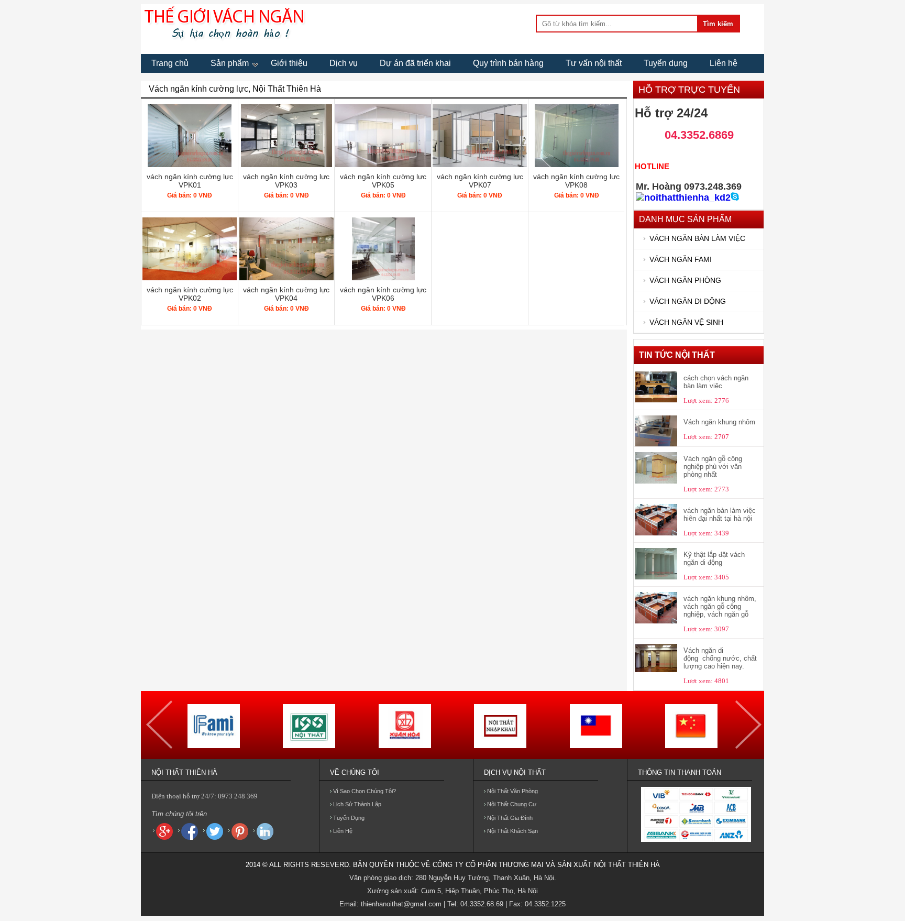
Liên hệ (723, 63)
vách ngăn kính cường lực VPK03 (286, 180)
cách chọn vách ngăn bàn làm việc (715, 382)
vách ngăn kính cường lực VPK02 (190, 294)
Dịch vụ (343, 63)
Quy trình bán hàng (508, 63)
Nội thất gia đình (510, 818)
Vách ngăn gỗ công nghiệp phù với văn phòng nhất (712, 466)
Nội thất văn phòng (512, 791)
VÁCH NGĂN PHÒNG (685, 280)
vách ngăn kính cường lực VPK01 (190, 180)
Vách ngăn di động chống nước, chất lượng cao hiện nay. (720, 658)
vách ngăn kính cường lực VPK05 (383, 180)
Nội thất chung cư (511, 804)
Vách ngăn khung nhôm (719, 422)
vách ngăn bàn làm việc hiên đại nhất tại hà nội (719, 514)
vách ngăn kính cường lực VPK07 (480, 180)
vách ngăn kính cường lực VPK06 (383, 294)
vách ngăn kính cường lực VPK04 (286, 294)
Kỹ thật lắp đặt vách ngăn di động (714, 558)
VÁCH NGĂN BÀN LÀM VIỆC (697, 239)
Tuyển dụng (666, 63)
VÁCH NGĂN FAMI (680, 260)
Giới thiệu (289, 63)
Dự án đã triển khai (415, 63)
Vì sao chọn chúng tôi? (364, 791)
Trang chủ (170, 63)
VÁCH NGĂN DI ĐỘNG (687, 301)
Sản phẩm (230, 63)
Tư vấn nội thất (594, 63)
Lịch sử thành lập (357, 804)
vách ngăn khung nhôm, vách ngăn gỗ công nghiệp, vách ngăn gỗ (719, 606)
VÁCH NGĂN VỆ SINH (686, 322)
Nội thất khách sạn (512, 831)
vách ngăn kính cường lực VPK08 (576, 180)
